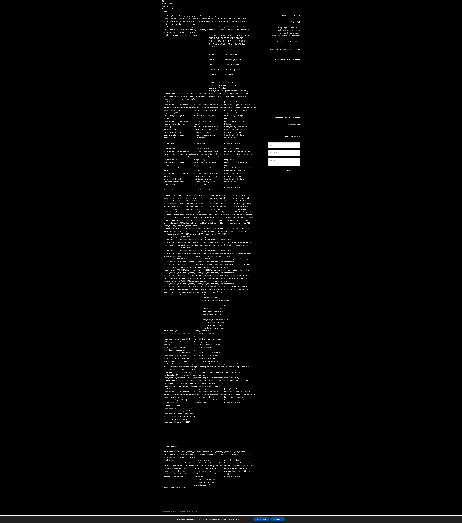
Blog (276, 3)
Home (221, 3)
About (230, 3)
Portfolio (265, 3)
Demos (297, 3)
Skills (240, 3)
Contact (286, 3)
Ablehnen (277, 519)
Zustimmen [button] (261, 519)
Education (252, 3)
